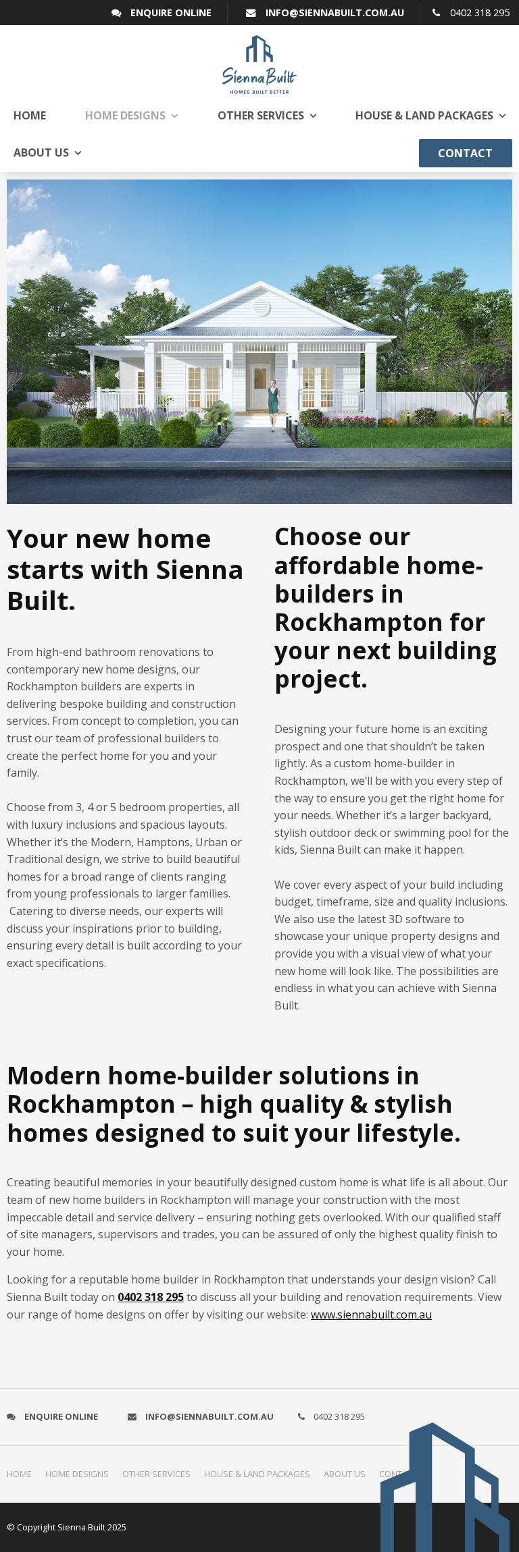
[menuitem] (23, 1474)
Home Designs (125, 115)
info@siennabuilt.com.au (335, 12)
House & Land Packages (424, 115)
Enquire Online (171, 12)
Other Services (261, 115)
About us (41, 152)
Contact (465, 153)
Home (30, 115)
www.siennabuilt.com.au (371, 1314)
